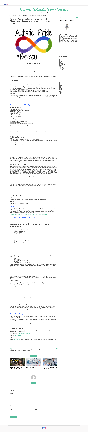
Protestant (60, 87)
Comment (11, 393)
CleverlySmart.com (17, 339)
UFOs (60, 93)
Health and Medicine (62, 78)
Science (60, 90)
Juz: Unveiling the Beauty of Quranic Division (70, 46)
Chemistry (60, 66)
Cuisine (60, 70)
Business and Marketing (62, 64)
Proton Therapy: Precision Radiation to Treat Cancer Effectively (50, 368)
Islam (60, 80)
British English (61, 63)
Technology (61, 92)
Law (60, 83)
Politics (60, 86)
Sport (60, 91)
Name (11, 405)
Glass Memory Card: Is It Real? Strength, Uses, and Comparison (68, 40)
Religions (60, 88)
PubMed (22, 333)
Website (35, 409)
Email (11, 409)
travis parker (61, 46)
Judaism (60, 81)
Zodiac (60, 96)
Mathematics (61, 84)
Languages (61, 82)
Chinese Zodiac (61, 68)
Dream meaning (61, 71)
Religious (60, 89)
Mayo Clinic (18, 333)
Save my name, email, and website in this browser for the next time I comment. (23, 413)
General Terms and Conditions (8, 3)
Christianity (61, 69)
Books (60, 62)
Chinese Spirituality (62, 67)
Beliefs (60, 59)
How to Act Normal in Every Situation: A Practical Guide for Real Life (17, 368)
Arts (60, 58)
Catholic (60, 65)
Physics (60, 85)
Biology (60, 61)
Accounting (61, 57)
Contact (16, 3)
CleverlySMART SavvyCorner (44, 9)
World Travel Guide (62, 95)
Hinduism (60, 79)
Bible (60, 60)
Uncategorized (61, 94)
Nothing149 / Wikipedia (17, 335)
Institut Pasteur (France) (26, 333)
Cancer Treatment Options (31, 367)
